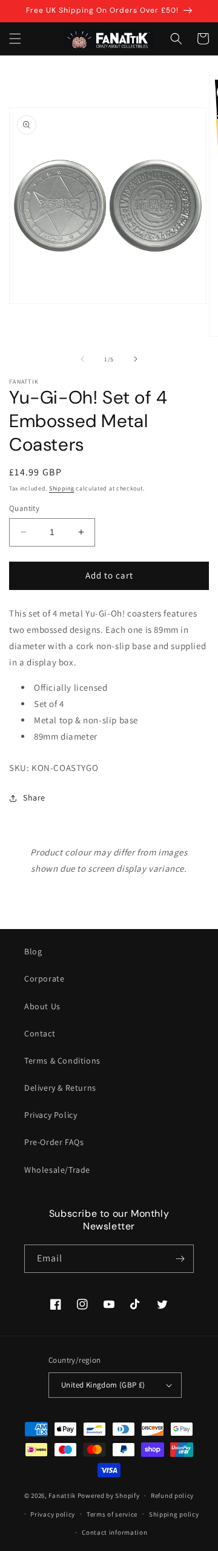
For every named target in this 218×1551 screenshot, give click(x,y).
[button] (15, 38)
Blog (33, 951)
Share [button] (34, 797)
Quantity (24, 508)
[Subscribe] (180, 1259)
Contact (39, 1033)
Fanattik (62, 1495)
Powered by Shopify (109, 1495)
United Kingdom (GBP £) (103, 1385)
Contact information (114, 1532)
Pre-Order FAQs (54, 1142)
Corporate (44, 978)
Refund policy (172, 1495)
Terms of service (112, 1514)
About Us (42, 1006)
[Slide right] (135, 359)
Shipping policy (174, 1514)
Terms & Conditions (62, 1060)
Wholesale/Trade (57, 1169)
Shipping (61, 488)
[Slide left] (82, 359)
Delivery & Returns (60, 1087)
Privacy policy (52, 1514)
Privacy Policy (50, 1114)
